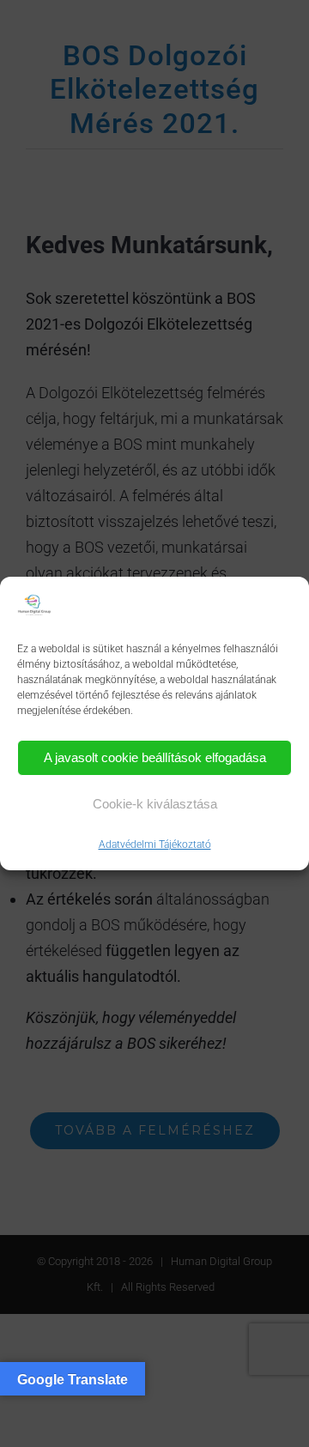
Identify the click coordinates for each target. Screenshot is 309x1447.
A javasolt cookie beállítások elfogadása (155, 757)
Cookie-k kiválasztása (155, 803)
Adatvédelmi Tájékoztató (155, 845)
